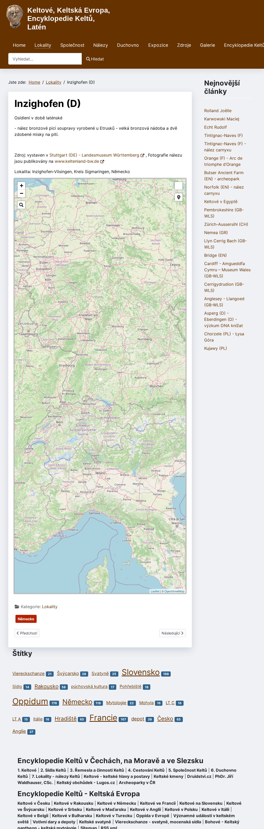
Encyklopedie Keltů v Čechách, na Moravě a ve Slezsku (110, 760)
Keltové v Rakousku (73, 803)
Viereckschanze (28, 673)
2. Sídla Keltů (53, 770)
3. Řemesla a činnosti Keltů (97, 770)
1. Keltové (27, 770)
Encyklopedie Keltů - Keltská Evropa (79, 793)
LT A (16, 719)
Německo (26, 619)
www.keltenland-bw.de (77, 161)
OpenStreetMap (174, 591)
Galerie (207, 45)
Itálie (38, 719)
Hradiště (66, 718)
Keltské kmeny (168, 776)
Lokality (43, 45)
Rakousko (47, 686)
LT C (170, 702)
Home (19, 45)
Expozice (158, 45)
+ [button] (21, 185)
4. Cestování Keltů (146, 770)
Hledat (97, 58)
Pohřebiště (131, 686)
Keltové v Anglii (145, 809)
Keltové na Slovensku (200, 803)
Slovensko (141, 672)
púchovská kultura (89, 686)
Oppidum (30, 701)
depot (137, 719)
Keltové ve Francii (158, 803)
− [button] (21, 193)
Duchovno (128, 45)
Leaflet (155, 591)
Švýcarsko (68, 673)
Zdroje (184, 45)
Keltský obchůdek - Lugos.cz (86, 782)
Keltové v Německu (116, 803)
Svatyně (100, 673)
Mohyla (146, 702)
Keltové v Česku (34, 803)
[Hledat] (21, 205)
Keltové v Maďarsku (106, 809)
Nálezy (100, 45)
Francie (103, 718)
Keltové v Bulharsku (72, 815)
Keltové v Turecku (114, 815)
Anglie (19, 731)
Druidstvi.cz (199, 776)
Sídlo (17, 686)
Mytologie (116, 702)
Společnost (72, 45)
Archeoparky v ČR (137, 782)
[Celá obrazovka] (179, 186)
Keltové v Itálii (215, 809)
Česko (165, 718)
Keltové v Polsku (181, 809)
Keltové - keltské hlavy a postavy (117, 776)
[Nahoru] (255, 819)
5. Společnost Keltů (187, 770)
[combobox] (45, 59)
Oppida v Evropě (152, 815)
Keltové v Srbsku (65, 809)
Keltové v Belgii (33, 815)
